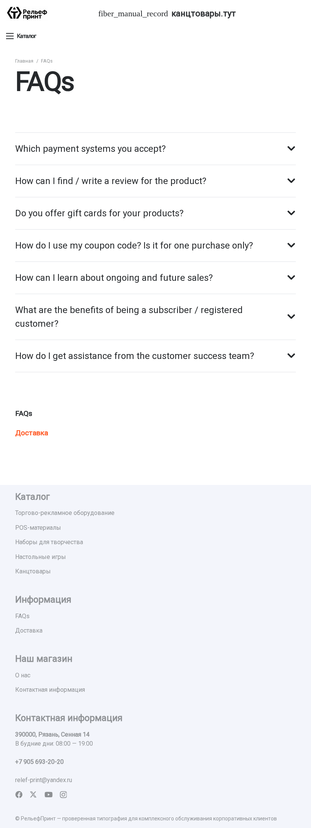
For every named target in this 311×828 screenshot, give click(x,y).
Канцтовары (33, 571)
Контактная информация (50, 689)
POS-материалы (38, 527)
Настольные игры (40, 556)
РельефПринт (38, 818)
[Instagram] (63, 795)
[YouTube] (48, 794)
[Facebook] (18, 794)
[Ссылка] (27, 13)
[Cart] (296, 13)
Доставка (31, 432)
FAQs (23, 413)
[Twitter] (33, 794)
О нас (22, 675)
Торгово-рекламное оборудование (65, 512)
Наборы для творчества (49, 542)
